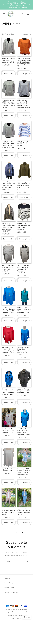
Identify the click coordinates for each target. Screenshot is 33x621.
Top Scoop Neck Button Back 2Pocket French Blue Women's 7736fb (23, 350)
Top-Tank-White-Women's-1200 (7, 470)
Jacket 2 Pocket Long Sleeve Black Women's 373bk (24, 390)
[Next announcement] (29, 5)
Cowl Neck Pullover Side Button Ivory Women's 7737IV (8, 430)
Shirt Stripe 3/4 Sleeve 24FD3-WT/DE (22, 143)
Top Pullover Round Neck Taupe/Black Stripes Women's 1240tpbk (8, 268)
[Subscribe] (27, 561)
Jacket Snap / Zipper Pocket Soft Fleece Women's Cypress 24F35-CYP (23, 185)
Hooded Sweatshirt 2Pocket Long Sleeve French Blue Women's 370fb (8, 391)
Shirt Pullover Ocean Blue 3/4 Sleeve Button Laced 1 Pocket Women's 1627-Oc (24, 103)
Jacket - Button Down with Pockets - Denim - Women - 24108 (24, 511)
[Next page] (22, 532)
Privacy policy (24, 612)
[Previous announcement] (4, 5)
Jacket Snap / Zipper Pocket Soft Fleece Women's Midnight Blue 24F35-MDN (8, 185)
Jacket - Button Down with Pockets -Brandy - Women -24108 (8, 511)
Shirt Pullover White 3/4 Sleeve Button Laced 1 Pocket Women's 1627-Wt (8, 144)
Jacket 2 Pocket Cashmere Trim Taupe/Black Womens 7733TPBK (23, 269)
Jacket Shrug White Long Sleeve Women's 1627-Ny (8, 60)
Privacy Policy (8, 583)
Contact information (17, 618)
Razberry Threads (15, 609)
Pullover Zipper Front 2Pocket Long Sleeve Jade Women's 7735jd (24, 309)
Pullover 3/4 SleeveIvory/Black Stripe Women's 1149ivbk (23, 226)
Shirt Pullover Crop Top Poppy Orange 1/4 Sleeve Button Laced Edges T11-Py (24, 62)
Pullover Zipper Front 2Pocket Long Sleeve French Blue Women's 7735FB (8, 309)
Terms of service (12, 615)
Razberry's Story (9, 588)
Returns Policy (8, 578)
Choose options (8, 74)
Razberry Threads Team (11, 592)
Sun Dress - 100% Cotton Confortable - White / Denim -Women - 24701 (24, 471)
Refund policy (15, 612)
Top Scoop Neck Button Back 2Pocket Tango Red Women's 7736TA (8, 349)
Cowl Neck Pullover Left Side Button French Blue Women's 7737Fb (24, 431)
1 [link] (10, 532)
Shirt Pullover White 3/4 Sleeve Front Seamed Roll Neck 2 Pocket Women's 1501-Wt (8, 103)
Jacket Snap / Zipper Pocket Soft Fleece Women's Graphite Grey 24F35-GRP (8, 227)
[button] (4, 13)
